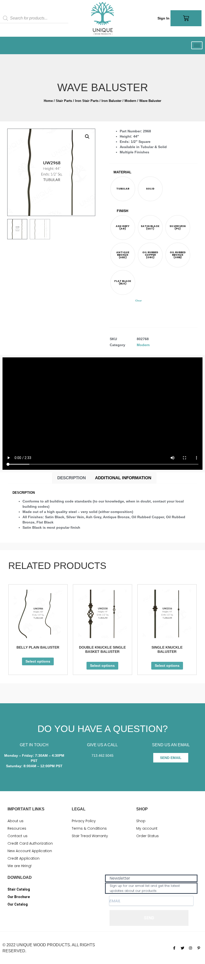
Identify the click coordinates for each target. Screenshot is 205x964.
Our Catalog (18, 904)
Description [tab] (71, 478)
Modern (130, 101)
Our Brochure (19, 897)
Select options (38, 661)
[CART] (186, 18)
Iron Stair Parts (86, 101)
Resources (17, 828)
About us (16, 820)
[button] (87, 136)
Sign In (164, 18)
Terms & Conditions (89, 828)
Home (48, 101)
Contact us (18, 835)
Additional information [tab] (123, 478)
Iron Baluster (112, 101)
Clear (138, 300)
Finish (122, 211)
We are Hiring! (20, 865)
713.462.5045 (103, 755)
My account (147, 828)
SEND (149, 918)
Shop (141, 820)
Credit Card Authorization (30, 843)
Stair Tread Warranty (90, 835)
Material (123, 172)
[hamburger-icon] (196, 45)
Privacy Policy (84, 820)
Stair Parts (64, 101)
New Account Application (30, 850)
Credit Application (24, 858)
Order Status (147, 835)
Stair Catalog (19, 889)
